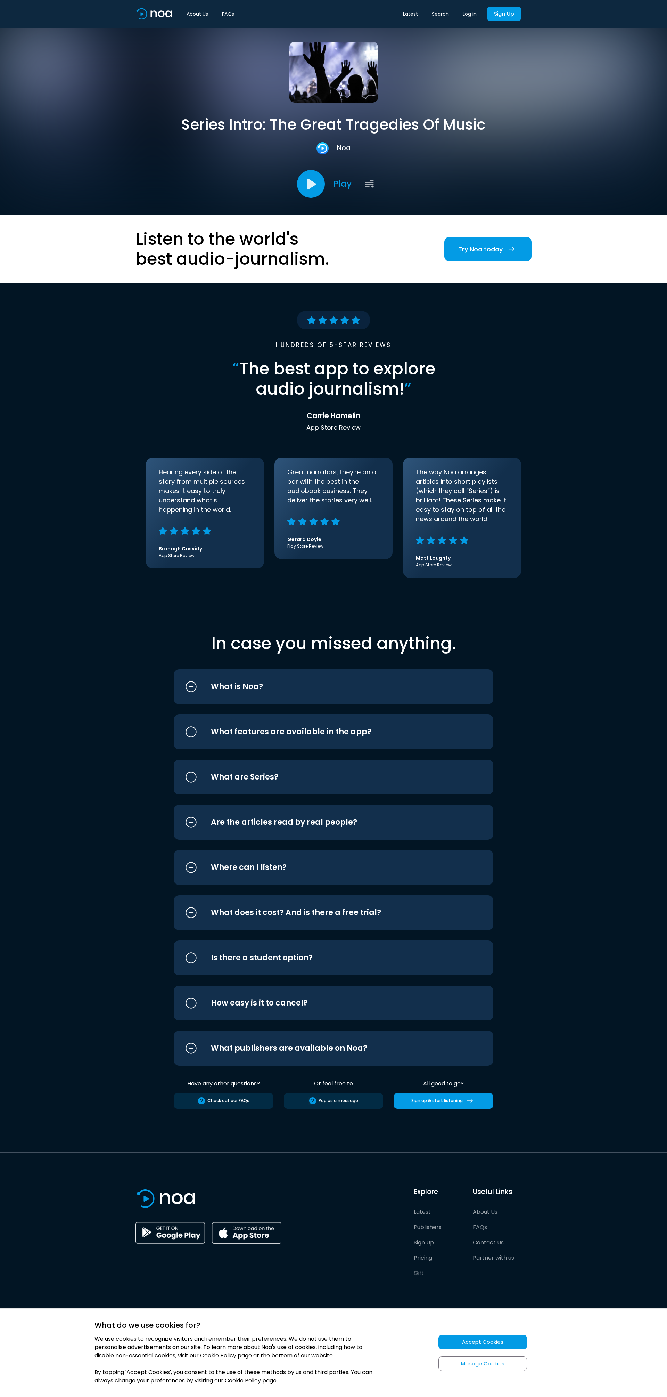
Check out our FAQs (228, 1101)
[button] (320, 686)
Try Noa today (480, 249)
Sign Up (504, 14)
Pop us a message (338, 1101)
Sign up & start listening (437, 1101)
